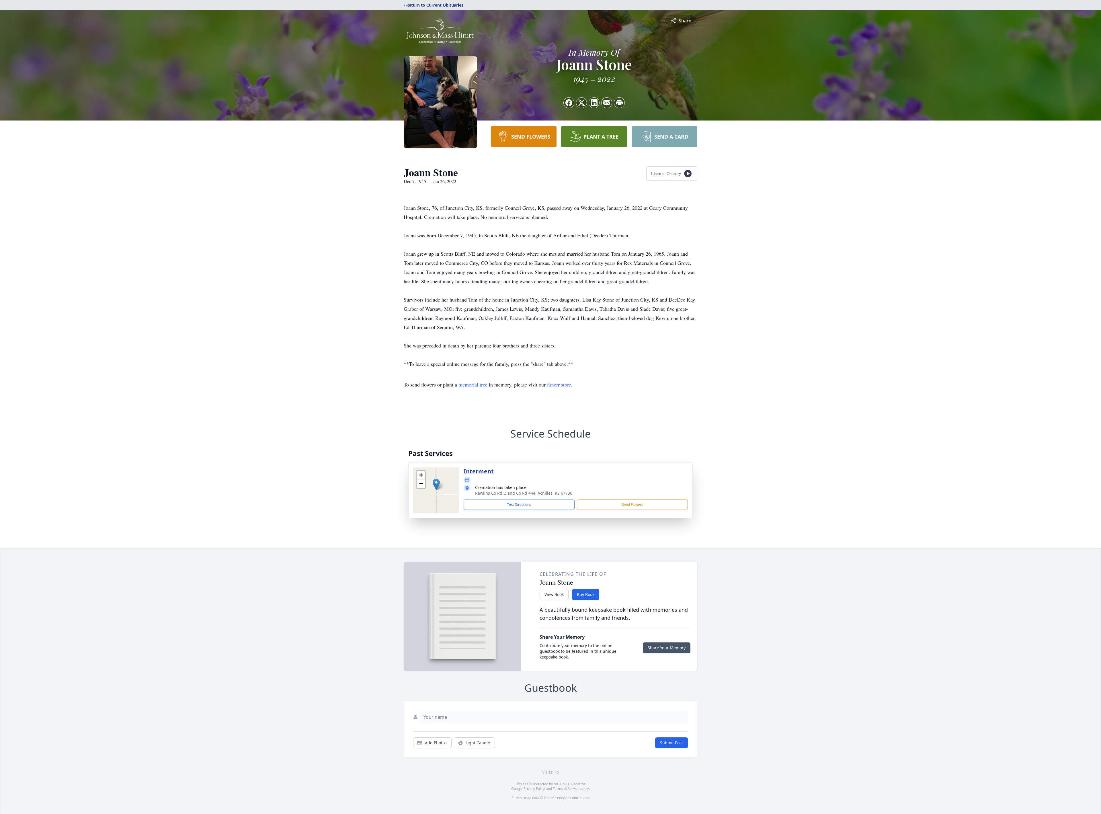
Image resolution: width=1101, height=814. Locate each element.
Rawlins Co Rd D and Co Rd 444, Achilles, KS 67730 (523, 493)
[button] (436, 484)
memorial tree (472, 384)
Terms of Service (566, 788)
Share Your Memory (667, 647)
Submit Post (671, 742)
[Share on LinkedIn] (594, 103)
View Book (554, 594)
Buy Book (585, 594)
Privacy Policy (534, 788)
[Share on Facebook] (569, 103)
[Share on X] (581, 103)
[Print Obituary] (619, 103)
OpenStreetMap (556, 797)
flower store (559, 384)
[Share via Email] (607, 103)
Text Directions (519, 504)
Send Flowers (632, 504)
